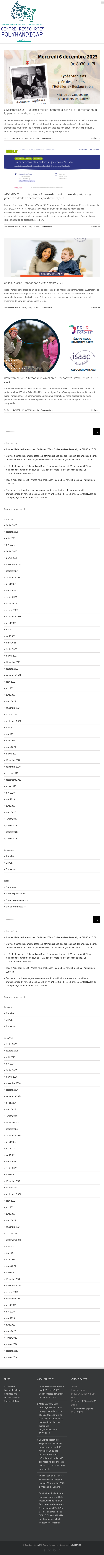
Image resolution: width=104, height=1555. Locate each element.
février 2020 (11, 819)
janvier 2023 (11, 655)
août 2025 (10, 538)
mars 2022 (11, 701)
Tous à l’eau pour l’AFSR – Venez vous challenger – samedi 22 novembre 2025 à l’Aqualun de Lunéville (51, 1481)
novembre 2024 (13, 564)
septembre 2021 (13, 721)
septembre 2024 (13, 577)
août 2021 (10, 727)
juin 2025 (10, 545)
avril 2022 (10, 695)
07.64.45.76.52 (89, 1401)
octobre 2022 (12, 669)
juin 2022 (10, 688)
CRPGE (9, 863)
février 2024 (11, 597)
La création (9, 1386)
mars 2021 (11, 747)
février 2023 (11, 649)
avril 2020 (10, 806)
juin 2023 (10, 629)
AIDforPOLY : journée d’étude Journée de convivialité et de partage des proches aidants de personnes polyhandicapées (47, 196)
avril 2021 (10, 740)
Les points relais (12, 1390)
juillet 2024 (11, 584)
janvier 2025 (11, 558)
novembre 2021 (13, 708)
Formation (11, 869)
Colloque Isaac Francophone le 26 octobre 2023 (33, 283)
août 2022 (10, 682)
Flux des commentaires (17, 900)
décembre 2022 (13, 662)
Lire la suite (95, 138)
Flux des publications (16, 893)
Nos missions (10, 1394)
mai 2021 (10, 734)
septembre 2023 (13, 616)
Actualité (35, 138)
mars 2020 (11, 812)
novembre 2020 (13, 766)
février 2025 (11, 551)
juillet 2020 (11, 786)
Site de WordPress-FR (16, 906)
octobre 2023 (12, 610)
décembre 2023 (13, 603)
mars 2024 (11, 590)
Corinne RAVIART (13, 138)
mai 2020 (10, 799)
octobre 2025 (12, 532)
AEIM (40, 1545)
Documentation (11, 1401)
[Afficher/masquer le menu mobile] (102, 2)
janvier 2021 (11, 753)
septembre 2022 (13, 675)
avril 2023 (10, 636)
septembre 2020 (13, 780)
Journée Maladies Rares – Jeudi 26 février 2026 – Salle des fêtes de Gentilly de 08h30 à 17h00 (51, 449)
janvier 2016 (11, 838)
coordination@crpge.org (82, 1408)
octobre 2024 (12, 571)
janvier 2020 (11, 825)
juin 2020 (10, 793)
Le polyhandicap (12, 1397)
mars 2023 (11, 642)
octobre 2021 (12, 714)
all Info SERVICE (75, 1545)
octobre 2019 (12, 832)
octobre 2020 (12, 773)
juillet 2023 (11, 623)
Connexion (11, 887)
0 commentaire (47, 138)
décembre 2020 (13, 760)
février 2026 (11, 525)
